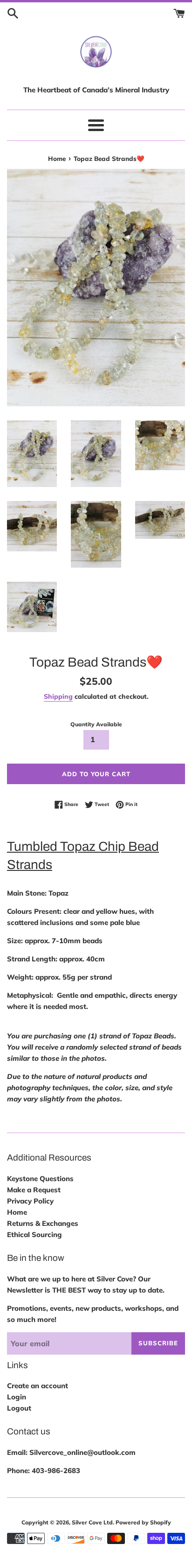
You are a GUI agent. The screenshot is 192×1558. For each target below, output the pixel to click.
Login (16, 1396)
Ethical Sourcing (34, 1234)
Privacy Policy (30, 1200)
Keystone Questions (40, 1178)
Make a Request (34, 1189)
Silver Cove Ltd (92, 1522)
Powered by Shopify (143, 1522)
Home (17, 1212)
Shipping (58, 696)
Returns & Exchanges (42, 1223)
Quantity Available (96, 724)
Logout (19, 1408)
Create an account (37, 1385)
